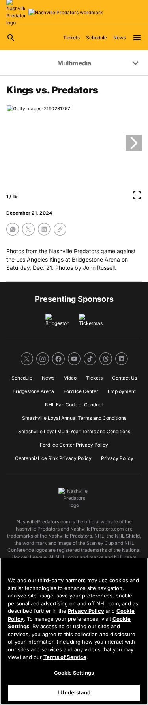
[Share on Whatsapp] (12, 229)
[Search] (11, 38)
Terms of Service (64, 657)
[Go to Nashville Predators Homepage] (65, 12)
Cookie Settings (74, 673)
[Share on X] (28, 229)
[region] (74, 631)
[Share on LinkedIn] (44, 229)
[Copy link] (60, 229)
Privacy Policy (86, 611)
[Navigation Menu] (137, 38)
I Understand (74, 692)
